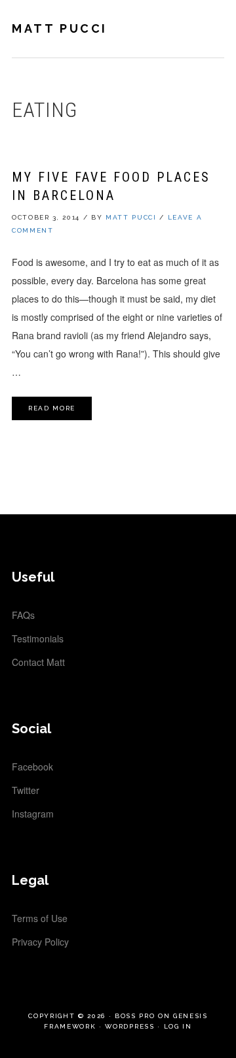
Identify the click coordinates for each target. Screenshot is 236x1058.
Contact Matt (38, 662)
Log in (178, 1026)
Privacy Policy (40, 941)
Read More (51, 408)
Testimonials (38, 638)
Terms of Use (40, 918)
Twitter (25, 790)
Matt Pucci (60, 28)
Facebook (32, 766)
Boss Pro (135, 1015)
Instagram (33, 813)
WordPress (129, 1026)
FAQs (23, 614)
